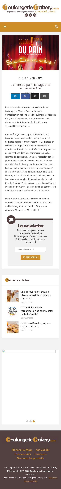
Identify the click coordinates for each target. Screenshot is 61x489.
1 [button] (27, 421)
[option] (30, 384)
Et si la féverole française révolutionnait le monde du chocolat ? (36, 295)
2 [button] (30, 421)
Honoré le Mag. (22, 449)
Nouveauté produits (30, 458)
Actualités (36, 78)
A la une (23, 78)
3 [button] (34, 421)
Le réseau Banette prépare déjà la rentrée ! (36, 324)
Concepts (40, 453)
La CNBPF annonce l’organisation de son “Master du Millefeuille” (37, 311)
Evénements (23, 453)
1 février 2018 (29, 93)
